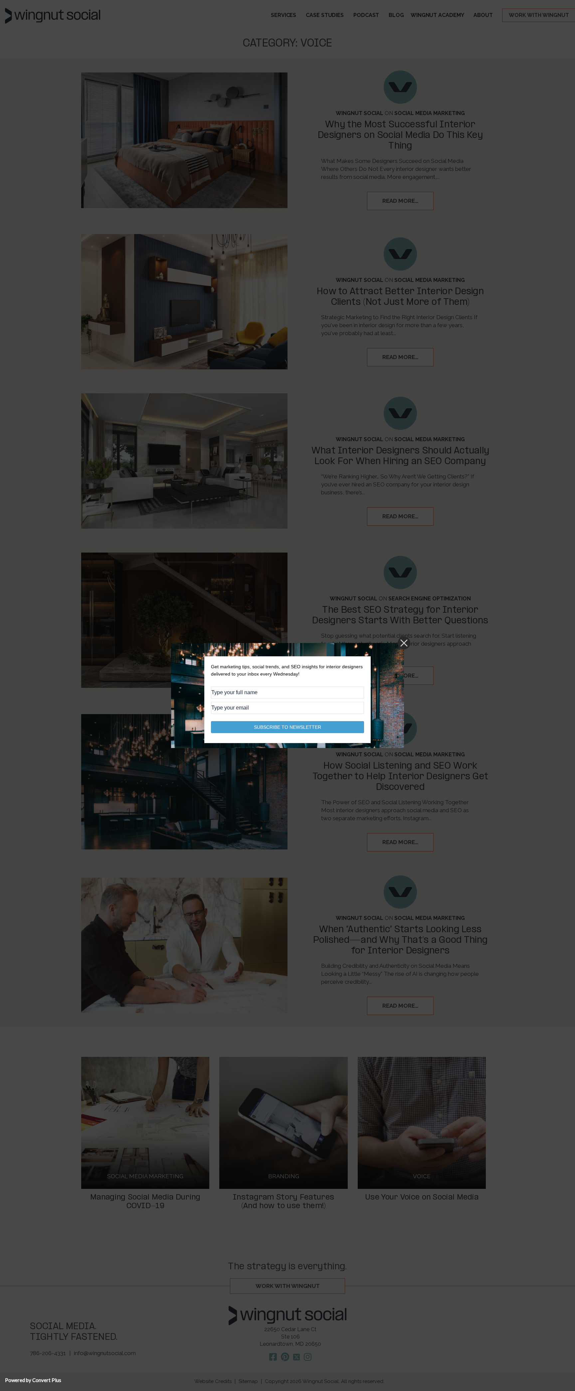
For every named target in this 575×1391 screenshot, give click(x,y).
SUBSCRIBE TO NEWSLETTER (287, 727)
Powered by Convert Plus (33, 1380)
